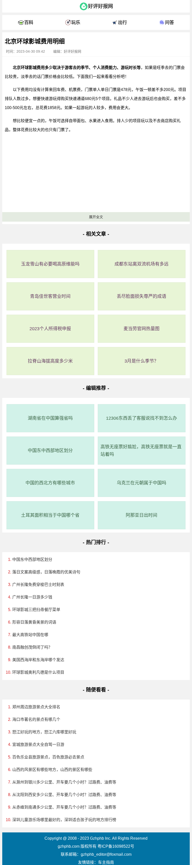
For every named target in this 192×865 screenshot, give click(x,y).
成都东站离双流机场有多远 (141, 264)
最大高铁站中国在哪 (30, 635)
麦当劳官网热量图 (142, 328)
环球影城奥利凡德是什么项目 (38, 672)
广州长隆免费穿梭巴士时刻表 (38, 584)
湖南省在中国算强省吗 (50, 418)
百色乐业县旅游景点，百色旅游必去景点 (48, 757)
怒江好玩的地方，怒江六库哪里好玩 (44, 732)
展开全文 (96, 217)
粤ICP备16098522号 (116, 846)
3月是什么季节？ (141, 361)
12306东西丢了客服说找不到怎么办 (141, 418)
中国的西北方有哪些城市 (50, 482)
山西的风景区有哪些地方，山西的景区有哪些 (52, 769)
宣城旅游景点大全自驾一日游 (38, 744)
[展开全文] (96, 33)
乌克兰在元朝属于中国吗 (141, 482)
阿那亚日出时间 (141, 515)
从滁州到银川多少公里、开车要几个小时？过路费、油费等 (64, 782)
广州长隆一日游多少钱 (32, 597)
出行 (122, 22)
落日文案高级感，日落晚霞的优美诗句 (46, 572)
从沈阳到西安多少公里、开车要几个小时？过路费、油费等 (64, 795)
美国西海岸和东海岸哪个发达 (38, 660)
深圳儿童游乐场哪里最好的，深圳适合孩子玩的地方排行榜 (64, 820)
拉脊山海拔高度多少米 (50, 361)
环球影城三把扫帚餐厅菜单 (36, 610)
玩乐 (75, 22)
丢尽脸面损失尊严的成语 (141, 296)
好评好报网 (100, 6)
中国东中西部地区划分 (50, 450)
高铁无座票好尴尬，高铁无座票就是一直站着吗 (141, 450)
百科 (28, 22)
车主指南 (106, 862)
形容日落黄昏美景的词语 (34, 622)
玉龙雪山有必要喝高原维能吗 (50, 264)
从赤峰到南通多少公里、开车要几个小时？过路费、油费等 (64, 807)
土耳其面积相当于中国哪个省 (50, 515)
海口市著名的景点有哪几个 (36, 719)
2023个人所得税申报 (50, 328)
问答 (169, 22)
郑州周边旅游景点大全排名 (36, 707)
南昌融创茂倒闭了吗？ (32, 647)
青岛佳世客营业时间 (50, 296)
